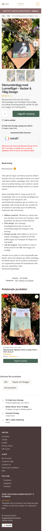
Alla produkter (10, 388)
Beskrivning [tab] (7, 163)
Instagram (7, 483)
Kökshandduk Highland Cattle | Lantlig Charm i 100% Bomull (20, 351)
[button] (37, 4)
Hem (3, 16)
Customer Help (7, 461)
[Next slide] (35, 43)
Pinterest (6, 486)
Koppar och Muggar (26, 280)
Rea (19, 347)
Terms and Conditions (10, 468)
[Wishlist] (36, 297)
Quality (4, 443)
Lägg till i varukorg (26, 114)
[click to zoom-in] (20, 43)
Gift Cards (6, 449)
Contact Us (6, 464)
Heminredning (8, 347)
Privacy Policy (7, 446)
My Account (6, 458)
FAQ (3, 471)
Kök (8, 16)
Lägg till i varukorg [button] (20, 361)
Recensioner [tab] (8, 169)
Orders (4, 440)
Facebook (7, 480)
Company (5, 436)
